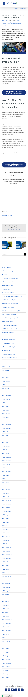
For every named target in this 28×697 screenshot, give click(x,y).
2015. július (6, 677)
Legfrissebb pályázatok (6, 23)
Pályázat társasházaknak (8, 332)
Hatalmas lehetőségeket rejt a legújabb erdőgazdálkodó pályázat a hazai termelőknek (19, 246)
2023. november (7, 460)
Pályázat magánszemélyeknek (10, 325)
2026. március (6, 381)
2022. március (6, 533)
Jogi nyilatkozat (14, 685)
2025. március (6, 413)
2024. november (7, 424)
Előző (16, 8)
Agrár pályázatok (7, 267)
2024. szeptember (7, 428)
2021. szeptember (7, 554)
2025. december (7, 392)
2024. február (6, 450)
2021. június (6, 565)
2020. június (6, 598)
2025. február (6, 417)
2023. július (6, 475)
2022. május (6, 525)
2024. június (6, 435)
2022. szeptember (7, 511)
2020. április (6, 605)
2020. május (6, 601)
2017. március (6, 659)
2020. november (7, 580)
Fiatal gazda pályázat (8, 285)
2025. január (6, 421)
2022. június (6, 522)
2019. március (6, 627)
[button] (3, 245)
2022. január (6, 540)
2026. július (6, 370)
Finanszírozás (22, 21)
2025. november (7, 395)
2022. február (6, 536)
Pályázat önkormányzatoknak (10, 329)
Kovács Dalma (4, 20)
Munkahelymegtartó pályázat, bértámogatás (13, 318)
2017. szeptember (7, 645)
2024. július (6, 432)
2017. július (6, 648)
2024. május (6, 439)
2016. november (7, 663)
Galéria (9, 247)
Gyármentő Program (7, 215)
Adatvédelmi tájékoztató (7, 685)
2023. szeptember (7, 468)
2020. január (6, 616)
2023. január (6, 497)
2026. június (6, 374)
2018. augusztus (7, 630)
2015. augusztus (7, 674)
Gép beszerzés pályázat (8, 292)
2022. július (6, 518)
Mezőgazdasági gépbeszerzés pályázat (12, 310)
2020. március (6, 609)
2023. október (6, 464)
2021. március (6, 572)
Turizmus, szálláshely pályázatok (11, 347)
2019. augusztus (7, 623)
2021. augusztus (7, 558)
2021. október (6, 551)
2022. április (6, 529)
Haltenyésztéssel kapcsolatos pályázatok (12, 296)
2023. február (6, 493)
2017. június (6, 652)
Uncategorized (6, 350)
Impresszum (20, 685)
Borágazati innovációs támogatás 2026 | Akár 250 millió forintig (5, 247)
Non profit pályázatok (8, 321)
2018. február (6, 634)
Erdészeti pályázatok (8, 282)
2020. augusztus (7, 591)
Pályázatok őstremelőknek (9, 339)
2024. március (6, 446)
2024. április (6, 442)
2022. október (6, 507)
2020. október (6, 583)
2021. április (6, 569)
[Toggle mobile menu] (25, 3)
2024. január (6, 453)
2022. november (7, 504)
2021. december (7, 544)
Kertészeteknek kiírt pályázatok (10, 303)
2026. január (6, 388)
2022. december (7, 500)
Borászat (5, 274)
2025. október (6, 399)
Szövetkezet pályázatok (8, 343)
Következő (22, 8)
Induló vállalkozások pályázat (10, 300)
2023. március (6, 489)
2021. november (7, 547)
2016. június (6, 670)
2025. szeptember (7, 403)
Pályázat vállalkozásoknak (9, 336)
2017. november (7, 637)
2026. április (6, 377)
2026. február (6, 385)
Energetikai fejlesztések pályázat (14, 21)
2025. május (6, 410)
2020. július (6, 594)
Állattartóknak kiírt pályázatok (10, 271)
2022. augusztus (7, 515)
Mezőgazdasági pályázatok (9, 314)
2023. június (6, 478)
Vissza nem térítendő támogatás (12, 25)
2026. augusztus (7, 366)
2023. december (7, 457)
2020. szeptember (7, 587)
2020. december (7, 576)
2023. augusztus (7, 471)
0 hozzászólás (21, 25)
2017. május (6, 656)
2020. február (6, 612)
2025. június (6, 406)
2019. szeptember (7, 619)
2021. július (6, 562)
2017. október (6, 641)
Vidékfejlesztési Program (9, 354)
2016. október (6, 666)
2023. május (6, 482)
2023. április (6, 486)
